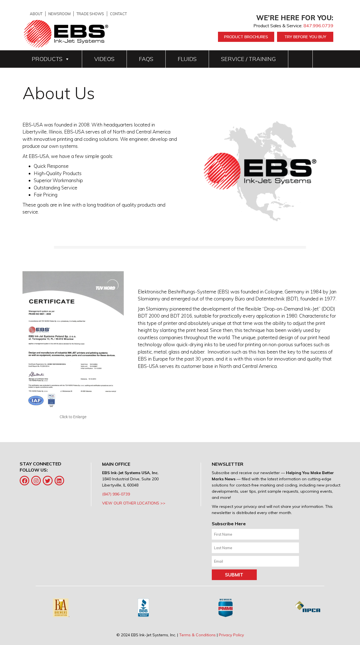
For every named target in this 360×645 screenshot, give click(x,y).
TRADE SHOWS (90, 14)
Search (300, 59)
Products (47, 58)
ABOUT (36, 14)
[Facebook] (24, 480)
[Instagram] (36, 480)
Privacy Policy (231, 634)
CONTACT (118, 14)
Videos (104, 58)
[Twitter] (47, 480)
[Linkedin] (59, 480)
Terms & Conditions (197, 634)
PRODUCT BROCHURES (246, 36)
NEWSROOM (59, 14)
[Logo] (66, 33)
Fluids (187, 58)
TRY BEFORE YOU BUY (305, 36)
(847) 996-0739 (116, 494)
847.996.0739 (318, 25)
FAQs (146, 58)
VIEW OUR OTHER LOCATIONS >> (133, 503)
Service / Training (248, 58)
